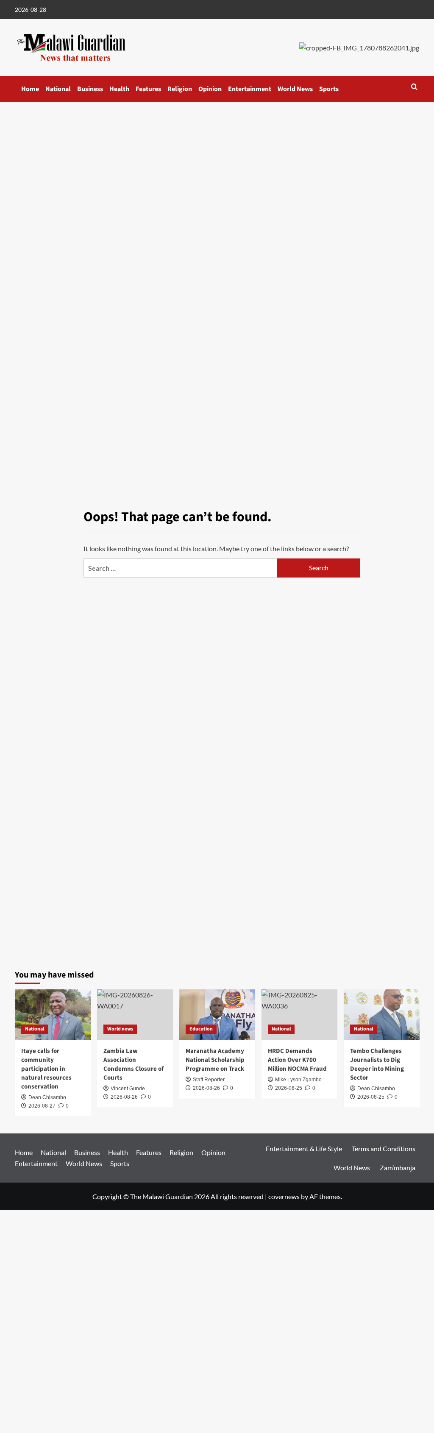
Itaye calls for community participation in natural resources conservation (46, 1069)
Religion (179, 89)
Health (119, 89)
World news (120, 1029)
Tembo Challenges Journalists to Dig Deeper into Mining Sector (377, 1064)
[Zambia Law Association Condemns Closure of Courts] (135, 1014)
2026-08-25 (370, 1097)
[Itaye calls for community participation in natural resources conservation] (53, 1014)
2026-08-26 (206, 1088)
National (58, 89)
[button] (414, 86)
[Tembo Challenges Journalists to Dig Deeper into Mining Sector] (382, 1014)
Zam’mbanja (397, 1168)
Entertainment (249, 89)
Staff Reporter (209, 1080)
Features (148, 89)
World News (295, 89)
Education (201, 1029)
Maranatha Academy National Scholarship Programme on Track (215, 1060)
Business (90, 89)
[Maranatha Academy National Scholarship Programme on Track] (217, 1014)
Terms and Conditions (383, 1148)
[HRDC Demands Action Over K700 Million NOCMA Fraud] (299, 1014)
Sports (329, 89)
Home (30, 89)
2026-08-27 (42, 1106)
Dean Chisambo (47, 1097)
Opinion (210, 89)
